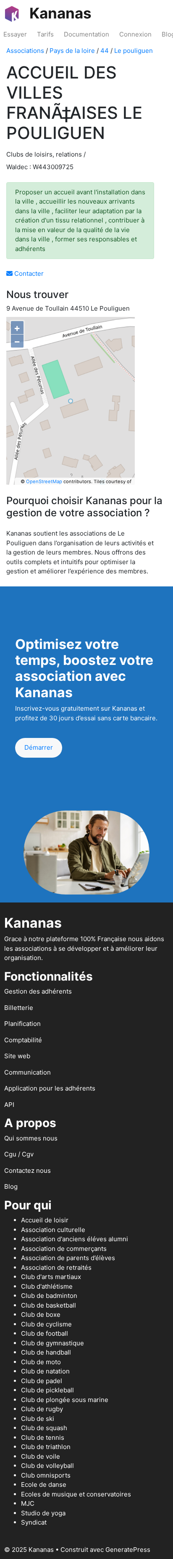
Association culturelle (53, 1230)
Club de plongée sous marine (64, 1400)
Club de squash (44, 1428)
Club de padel (41, 1381)
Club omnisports (46, 1475)
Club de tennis (42, 1437)
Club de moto (41, 1362)
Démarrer (38, 747)
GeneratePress (127, 1550)
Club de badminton (49, 1296)
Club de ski (37, 1419)
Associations (25, 51)
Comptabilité (23, 1040)
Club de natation (45, 1371)
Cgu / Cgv (19, 1154)
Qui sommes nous (31, 1138)
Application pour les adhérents (49, 1088)
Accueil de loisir (44, 1220)
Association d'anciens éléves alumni (74, 1239)
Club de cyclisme (46, 1324)
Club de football (44, 1333)
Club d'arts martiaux (51, 1277)
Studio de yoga (43, 1513)
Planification (22, 1024)
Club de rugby (42, 1409)
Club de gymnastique (52, 1343)
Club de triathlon (46, 1447)
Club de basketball (48, 1305)
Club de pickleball (47, 1390)
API (9, 1105)
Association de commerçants (64, 1249)
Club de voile (40, 1456)
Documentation (86, 34)
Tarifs (45, 34)
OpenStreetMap (44, 481)
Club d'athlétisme (47, 1286)
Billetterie (18, 1008)
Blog (11, 1186)
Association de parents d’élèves (68, 1258)
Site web (17, 1056)
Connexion (135, 34)
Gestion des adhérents (38, 991)
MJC (27, 1503)
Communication (27, 1072)
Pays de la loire (72, 51)
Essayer (15, 34)
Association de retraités (56, 1267)
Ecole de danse (43, 1484)
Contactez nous (27, 1170)
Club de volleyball (47, 1466)
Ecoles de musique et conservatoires (76, 1494)
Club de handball (46, 1352)
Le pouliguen (133, 51)
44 (104, 51)
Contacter (28, 273)
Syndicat (34, 1522)
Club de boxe (40, 1314)
